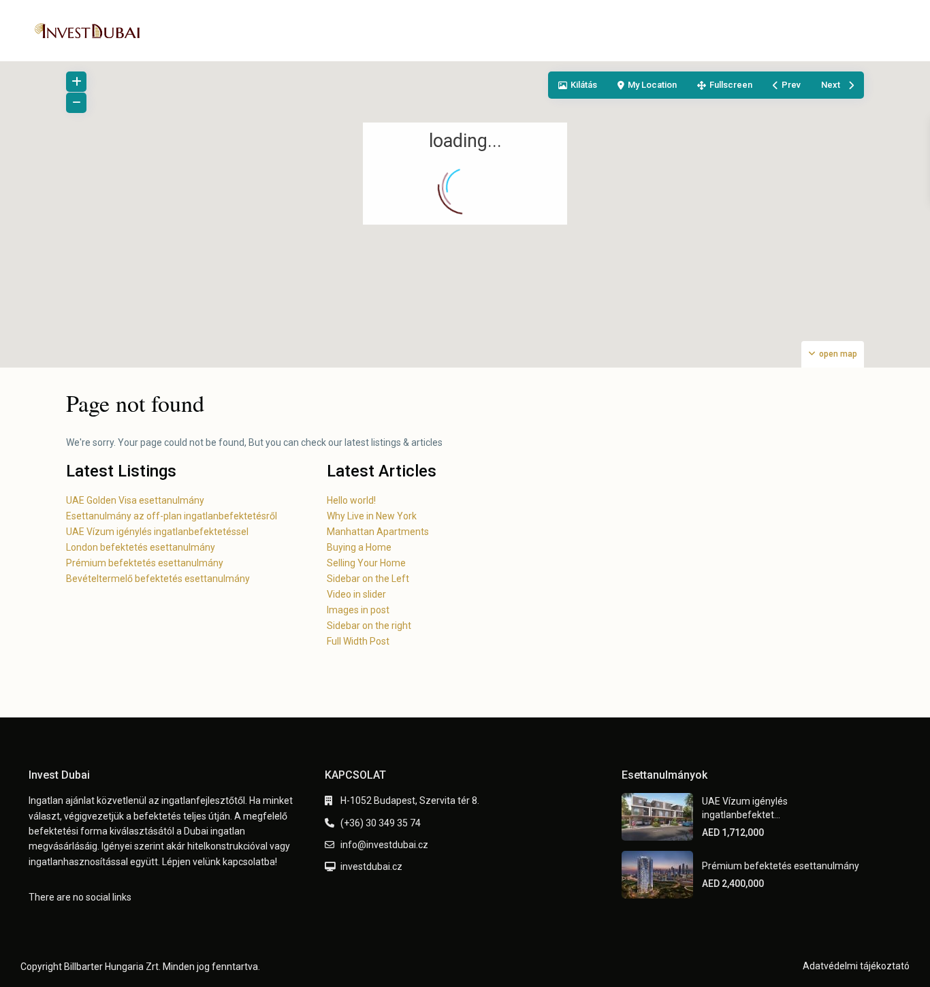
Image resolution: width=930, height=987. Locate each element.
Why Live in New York (372, 516)
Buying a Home (359, 547)
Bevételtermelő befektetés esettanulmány (158, 578)
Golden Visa (492, 31)
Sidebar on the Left (368, 578)
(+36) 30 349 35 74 (380, 823)
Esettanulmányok (399, 31)
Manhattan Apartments (378, 531)
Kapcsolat (697, 31)
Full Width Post (358, 641)
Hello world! (351, 500)
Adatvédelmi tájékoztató (856, 965)
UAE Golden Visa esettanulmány (135, 500)
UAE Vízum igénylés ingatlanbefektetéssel (157, 531)
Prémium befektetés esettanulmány (144, 562)
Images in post (358, 609)
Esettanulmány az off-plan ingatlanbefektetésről (171, 516)
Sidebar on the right (369, 625)
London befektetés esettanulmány (140, 547)
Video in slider (356, 594)
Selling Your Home (366, 562)
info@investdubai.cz (384, 844)
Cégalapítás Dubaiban (597, 31)
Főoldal (318, 31)
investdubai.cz (371, 866)
